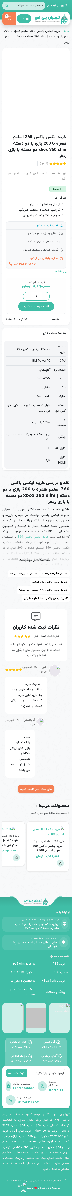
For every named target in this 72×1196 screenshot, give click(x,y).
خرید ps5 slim (22, 964)
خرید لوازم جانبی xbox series (40, 1141)
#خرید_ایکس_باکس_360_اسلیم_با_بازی (46, 598)
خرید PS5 (59, 964)
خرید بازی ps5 (37, 1136)
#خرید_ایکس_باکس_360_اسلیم (50, 582)
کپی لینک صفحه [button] (15, 319)
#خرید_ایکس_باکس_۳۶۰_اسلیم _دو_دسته (43, 590)
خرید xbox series (46, 1131)
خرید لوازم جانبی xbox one (34, 1147)
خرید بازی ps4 (21, 1131)
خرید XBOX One (21, 972)
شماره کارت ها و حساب (22, 992)
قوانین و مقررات (21, 981)
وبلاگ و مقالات (55, 992)
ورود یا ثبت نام (56, 5)
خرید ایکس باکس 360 (33, 537)
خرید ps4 (25, 1125)
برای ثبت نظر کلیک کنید (36, 789)
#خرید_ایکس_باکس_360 (24, 574)
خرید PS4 (59, 972)
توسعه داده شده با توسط (43, 1188)
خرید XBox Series (53, 981)
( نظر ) (44, 163)
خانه (67, 31)
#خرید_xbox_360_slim (55, 574)
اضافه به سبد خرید (36, 306)
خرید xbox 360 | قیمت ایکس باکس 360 (43, 173)
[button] (60, 863)
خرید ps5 (42, 1125)
